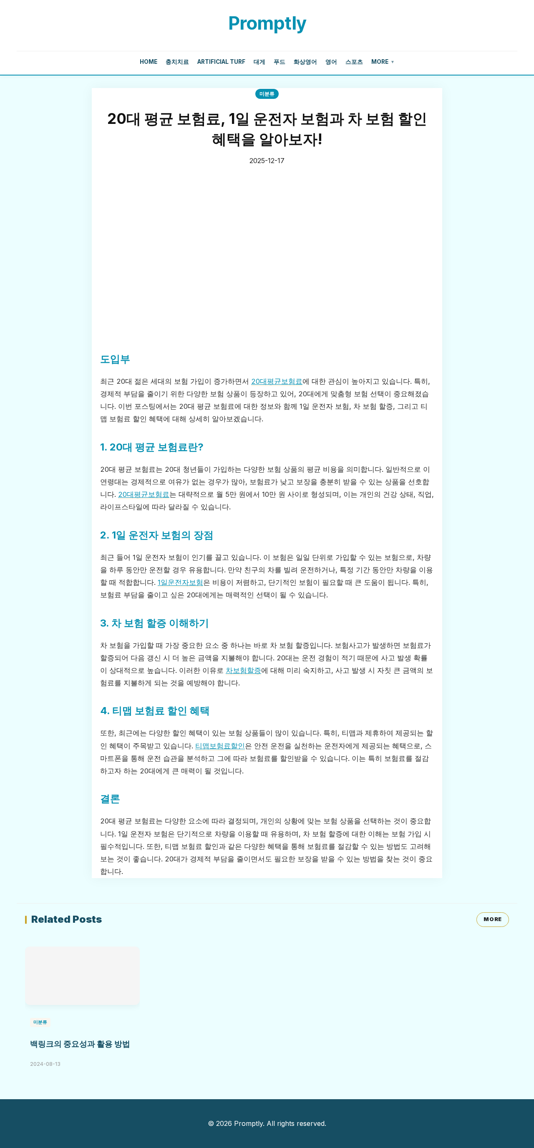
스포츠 (354, 61)
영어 (331, 61)
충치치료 (177, 61)
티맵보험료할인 (220, 746)
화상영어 (305, 61)
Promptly (267, 23)
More (383, 61)
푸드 (279, 61)
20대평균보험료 (276, 381)
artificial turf (221, 61)
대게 (259, 61)
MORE (493, 919)
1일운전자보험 (180, 582)
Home (148, 61)
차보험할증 (243, 670)
